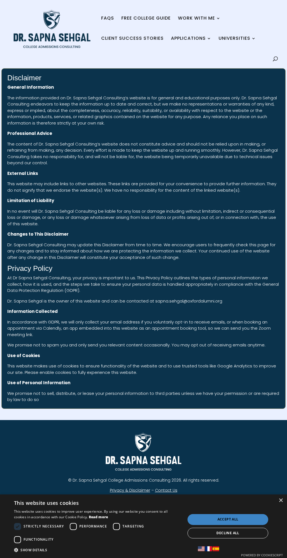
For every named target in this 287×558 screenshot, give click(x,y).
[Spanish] (216, 548)
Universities (234, 38)
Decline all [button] (227, 533)
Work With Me (196, 18)
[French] (208, 548)
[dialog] (143, 526)
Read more (98, 517)
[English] (201, 548)
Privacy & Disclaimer (130, 490)
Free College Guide (146, 18)
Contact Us (166, 490)
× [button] (281, 500)
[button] (97, 550)
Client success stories (132, 38)
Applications (188, 38)
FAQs (107, 18)
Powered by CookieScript (262, 555)
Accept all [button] (228, 519)
